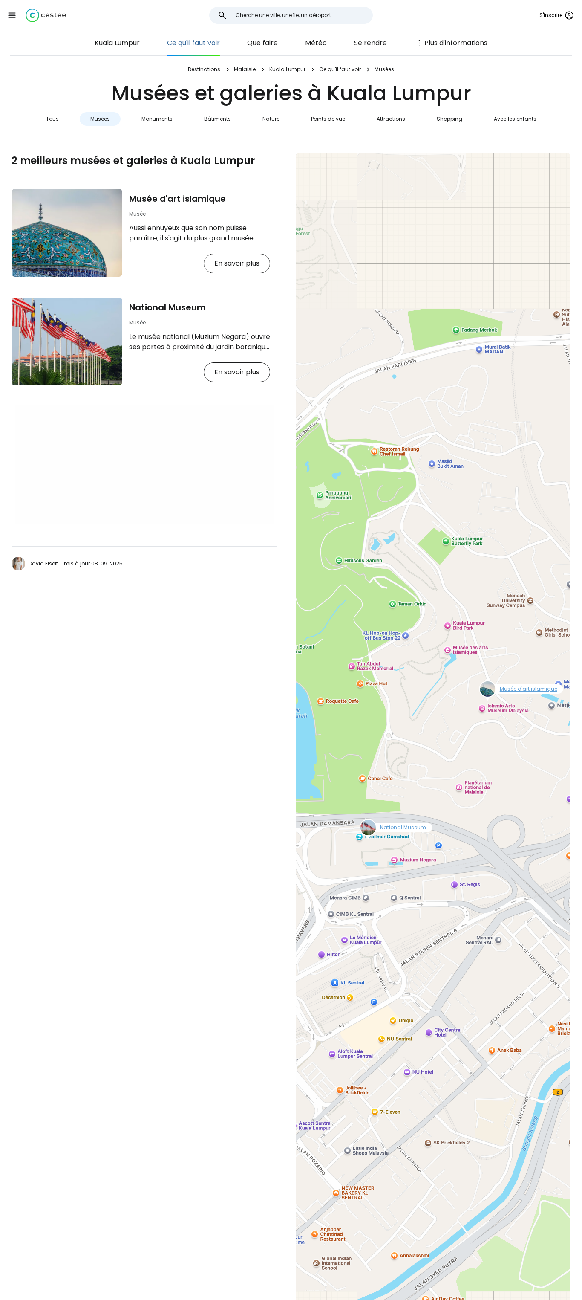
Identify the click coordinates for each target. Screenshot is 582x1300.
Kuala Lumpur (117, 43)
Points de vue (328, 118)
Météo (316, 43)
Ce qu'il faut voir (193, 43)
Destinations (204, 69)
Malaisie (245, 69)
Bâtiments (217, 118)
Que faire (262, 43)
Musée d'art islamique (177, 199)
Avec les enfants (515, 118)
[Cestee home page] (46, 15)
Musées (100, 118)
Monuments (157, 118)
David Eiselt (43, 563)
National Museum (167, 307)
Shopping (449, 118)
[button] (12, 15)
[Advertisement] (144, 464)
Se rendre (370, 43)
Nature (270, 118)
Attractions (391, 118)
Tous (52, 118)
